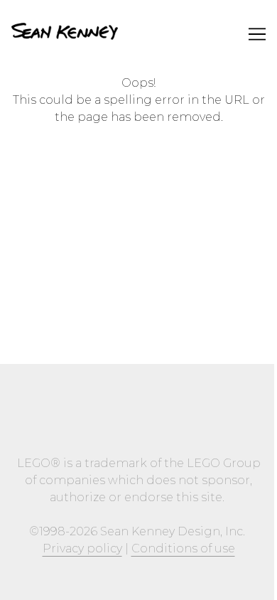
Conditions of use (183, 548)
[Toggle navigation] (257, 34)
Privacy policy (82, 548)
